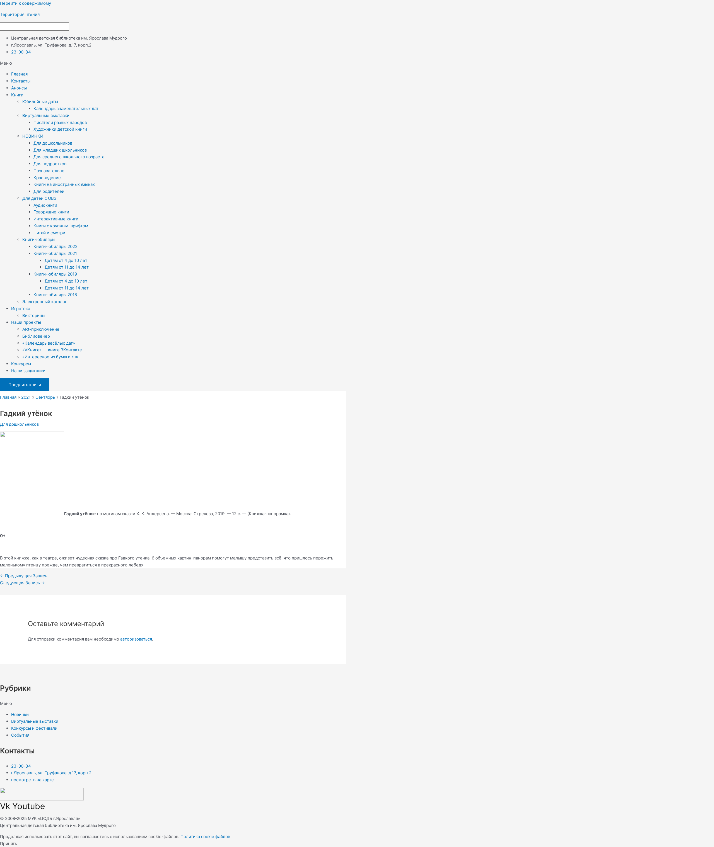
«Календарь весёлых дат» (48, 343)
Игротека (20, 308)
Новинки (20, 714)
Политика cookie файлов (205, 836)
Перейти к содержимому (25, 3)
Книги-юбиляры (38, 239)
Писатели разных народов (60, 122)
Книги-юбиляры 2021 (55, 253)
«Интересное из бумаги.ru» (50, 356)
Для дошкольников (52, 143)
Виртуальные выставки (45, 115)
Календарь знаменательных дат (65, 108)
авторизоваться (136, 639)
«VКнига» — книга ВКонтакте (52, 349)
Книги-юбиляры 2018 (55, 294)
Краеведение (47, 177)
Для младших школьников (60, 150)
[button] (357, 63)
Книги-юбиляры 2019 (55, 274)
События (20, 735)
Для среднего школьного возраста (68, 156)
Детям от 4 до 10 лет (66, 260)
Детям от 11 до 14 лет (67, 267)
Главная (19, 74)
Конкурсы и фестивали (34, 728)
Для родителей (48, 191)
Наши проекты (26, 322)
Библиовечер (36, 336)
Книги (17, 95)
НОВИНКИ (32, 136)
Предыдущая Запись (23, 575)
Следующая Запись (22, 582)
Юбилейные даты (40, 101)
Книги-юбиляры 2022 (55, 246)
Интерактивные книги (55, 219)
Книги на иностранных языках (64, 184)
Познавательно (48, 170)
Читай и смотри (49, 232)
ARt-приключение (40, 329)
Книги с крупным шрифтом (60, 225)
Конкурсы (21, 363)
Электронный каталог (44, 301)
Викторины (33, 315)
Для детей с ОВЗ (39, 198)
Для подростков (49, 163)
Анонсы (19, 88)
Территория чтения (20, 14)
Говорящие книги (51, 212)
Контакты (20, 81)
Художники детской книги (60, 129)
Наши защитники (28, 370)
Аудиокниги (45, 205)
